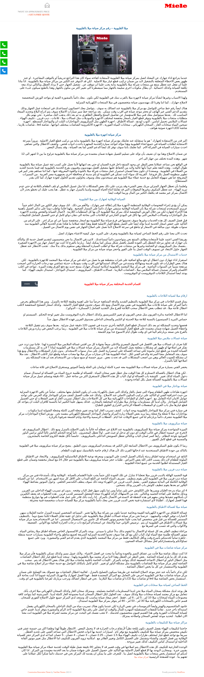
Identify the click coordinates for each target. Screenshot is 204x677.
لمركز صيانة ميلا (141, 657)
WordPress (181, 672)
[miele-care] (176, 5)
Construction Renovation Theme (39, 672)
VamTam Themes (59, 672)
